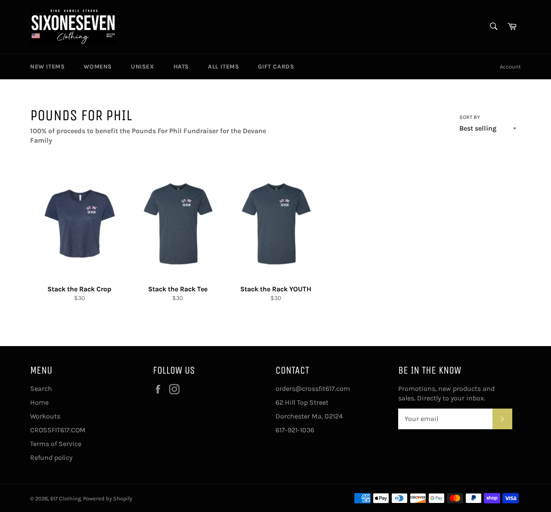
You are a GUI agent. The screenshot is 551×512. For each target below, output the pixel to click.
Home (39, 402)
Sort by (469, 117)
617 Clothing (65, 498)
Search (41, 388)
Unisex (143, 66)
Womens (98, 66)
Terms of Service (55, 444)
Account (510, 66)
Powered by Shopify (107, 498)
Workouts (45, 416)
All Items (223, 66)
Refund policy (51, 457)
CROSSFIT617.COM (58, 430)
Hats (181, 66)
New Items (47, 66)
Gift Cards (276, 66)
